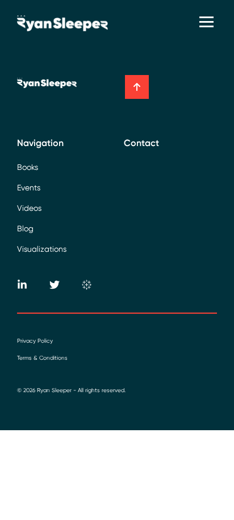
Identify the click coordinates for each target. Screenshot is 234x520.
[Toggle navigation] (208, 23)
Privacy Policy (35, 341)
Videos (29, 208)
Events (28, 187)
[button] (137, 87)
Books (27, 167)
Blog (25, 228)
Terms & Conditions (42, 358)
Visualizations (41, 248)
